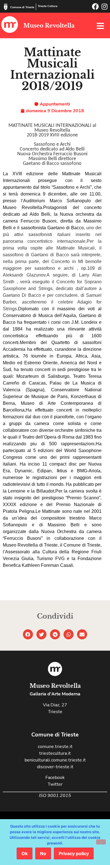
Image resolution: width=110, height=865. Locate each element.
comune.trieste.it (55, 746)
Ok (24, 853)
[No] (101, 841)
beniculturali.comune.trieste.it (55, 760)
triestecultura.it (55, 753)
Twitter (55, 784)
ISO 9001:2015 (55, 795)
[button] (28, 634)
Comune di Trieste (22, 7)
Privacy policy (74, 853)
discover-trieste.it (55, 767)
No (43, 853)
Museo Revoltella (48, 25)
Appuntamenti (55, 104)
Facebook (55, 777)
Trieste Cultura (47, 6)
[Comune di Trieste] (5, 6)
